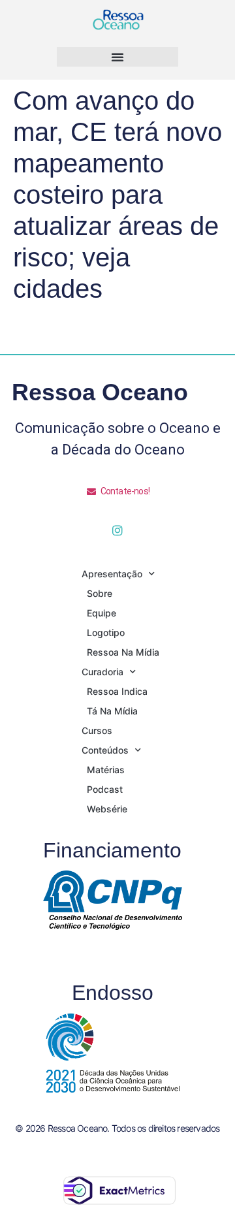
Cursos (97, 730)
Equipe (101, 612)
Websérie (107, 808)
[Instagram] (117, 530)
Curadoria (102, 671)
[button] (117, 57)
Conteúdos (105, 750)
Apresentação (112, 573)
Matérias (106, 769)
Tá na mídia (112, 710)
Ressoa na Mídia (123, 652)
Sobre (99, 593)
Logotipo (106, 632)
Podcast (105, 789)
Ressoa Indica (117, 691)
